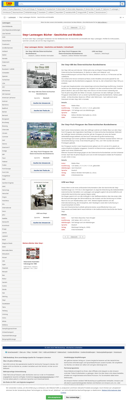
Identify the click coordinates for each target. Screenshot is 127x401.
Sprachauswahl (13, 352)
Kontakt (34, 352)
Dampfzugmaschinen (9, 328)
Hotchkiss (5, 201)
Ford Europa (6, 169)
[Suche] (122, 3)
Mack (4, 240)
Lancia (4, 233)
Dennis (4, 144)
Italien (4, 55)
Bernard (5, 115)
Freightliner (6, 176)
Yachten (91, 12)
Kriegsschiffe (82, 12)
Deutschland (6, 41)
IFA (3, 204)
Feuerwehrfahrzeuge (9, 336)
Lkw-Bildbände (7, 26)
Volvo (4, 318)
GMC (4, 186)
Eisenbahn (42, 12)
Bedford (5, 108)
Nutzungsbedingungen (104, 352)
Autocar (5, 101)
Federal (4, 162)
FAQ (40, 352)
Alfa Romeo (6, 90)
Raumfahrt (59, 12)
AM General (6, 94)
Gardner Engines (8, 183)
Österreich (5, 62)
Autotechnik (51, 9)
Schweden (5, 73)
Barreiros (5, 105)
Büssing (5, 126)
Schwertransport (7, 332)
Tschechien (6, 80)
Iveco (4, 211)
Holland (5, 51)
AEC (3, 87)
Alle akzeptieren (54, 397)
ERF (3, 154)
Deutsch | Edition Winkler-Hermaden (73, 53)
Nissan (4, 257)
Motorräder (61, 9)
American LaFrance (8, 98)
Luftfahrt (51, 12)
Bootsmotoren (101, 12)
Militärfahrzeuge (31, 12)
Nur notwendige (72, 397)
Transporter (41, 9)
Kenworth (5, 222)
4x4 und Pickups (29, 9)
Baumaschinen (18, 12)
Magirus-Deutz (7, 243)
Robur (4, 279)
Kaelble (4, 218)
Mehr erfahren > (102, 22)
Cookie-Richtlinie (73, 352)
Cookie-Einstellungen (88, 352)
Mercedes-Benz (7, 250)
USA (3, 83)
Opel (3, 264)
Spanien (5, 76)
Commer (5, 137)
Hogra (4, 197)
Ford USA (5, 172)
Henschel (5, 193)
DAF (3, 140)
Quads (98, 9)
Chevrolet (5, 130)
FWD (3, 179)
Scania (4, 286)
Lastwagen (115, 9)
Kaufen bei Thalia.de (42, 110)
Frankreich (5, 44)
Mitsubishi (5, 254)
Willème (5, 325)
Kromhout (5, 225)
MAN (4, 247)
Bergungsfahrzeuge (9, 339)
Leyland (5, 236)
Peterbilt (5, 268)
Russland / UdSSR (8, 69)
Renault (4, 272)
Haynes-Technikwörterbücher (44, 377)
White (4, 321)
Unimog (5, 314)
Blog (28, 352)
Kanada (4, 58)
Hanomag (5, 190)
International (6, 208)
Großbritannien (7, 48)
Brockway (5, 122)
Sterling (4, 296)
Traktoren (105, 9)
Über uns (22, 352)
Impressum (118, 352)
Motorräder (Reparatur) (75, 9)
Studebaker (6, 304)
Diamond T (6, 147)
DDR (3, 37)
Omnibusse (7, 12)
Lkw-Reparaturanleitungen (11, 30)
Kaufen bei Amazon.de (41, 103)
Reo (3, 275)
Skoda (4, 289)
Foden (4, 165)
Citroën (4, 133)
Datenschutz (62, 352)
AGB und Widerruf (49, 352)
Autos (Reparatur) (15, 9)
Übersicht (74, 28)
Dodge (4, 151)
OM (3, 261)
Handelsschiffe (70, 12)
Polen (4, 65)
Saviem (4, 282)
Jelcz (3, 215)
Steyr (4, 300)
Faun (4, 158)
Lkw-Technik (6, 33)
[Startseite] (4, 17)
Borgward (5, 119)
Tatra (4, 307)
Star (3, 293)
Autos (5, 9)
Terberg (4, 311)
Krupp (4, 229)
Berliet (4, 112)
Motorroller (90, 9)
